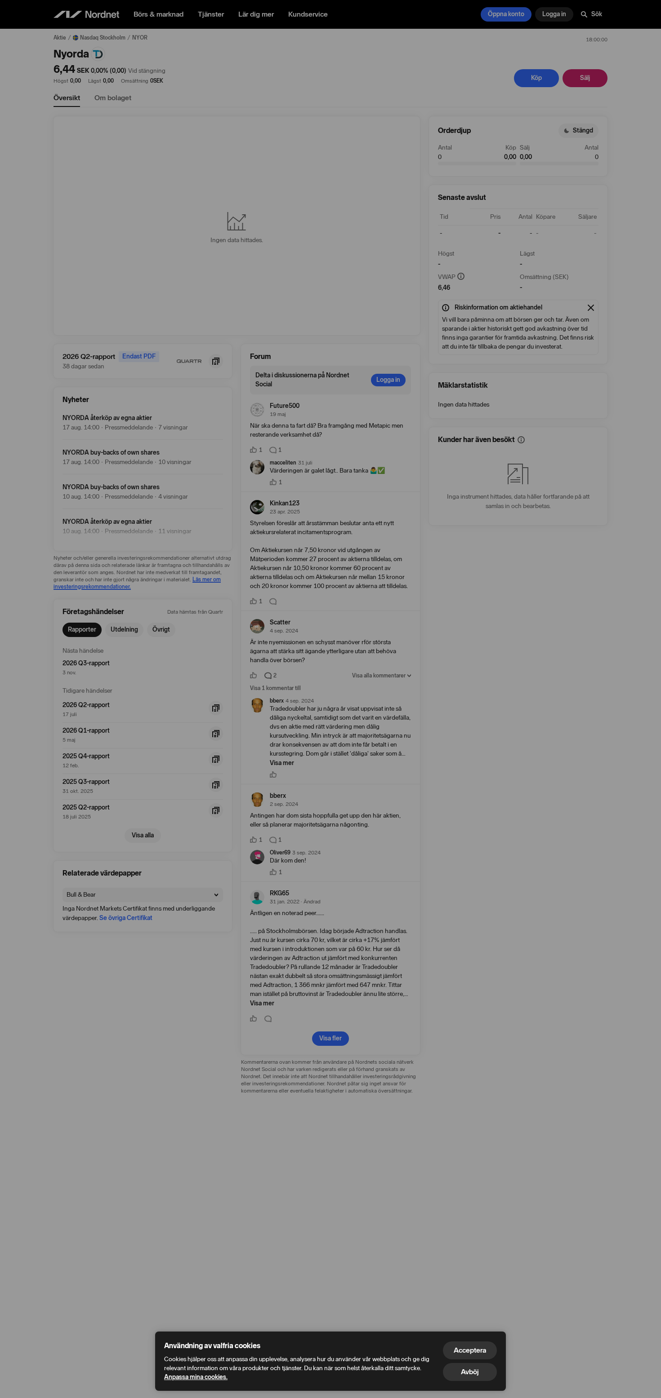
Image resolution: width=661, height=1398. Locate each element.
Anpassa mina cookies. (196, 1377)
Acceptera (470, 1350)
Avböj (470, 1371)
